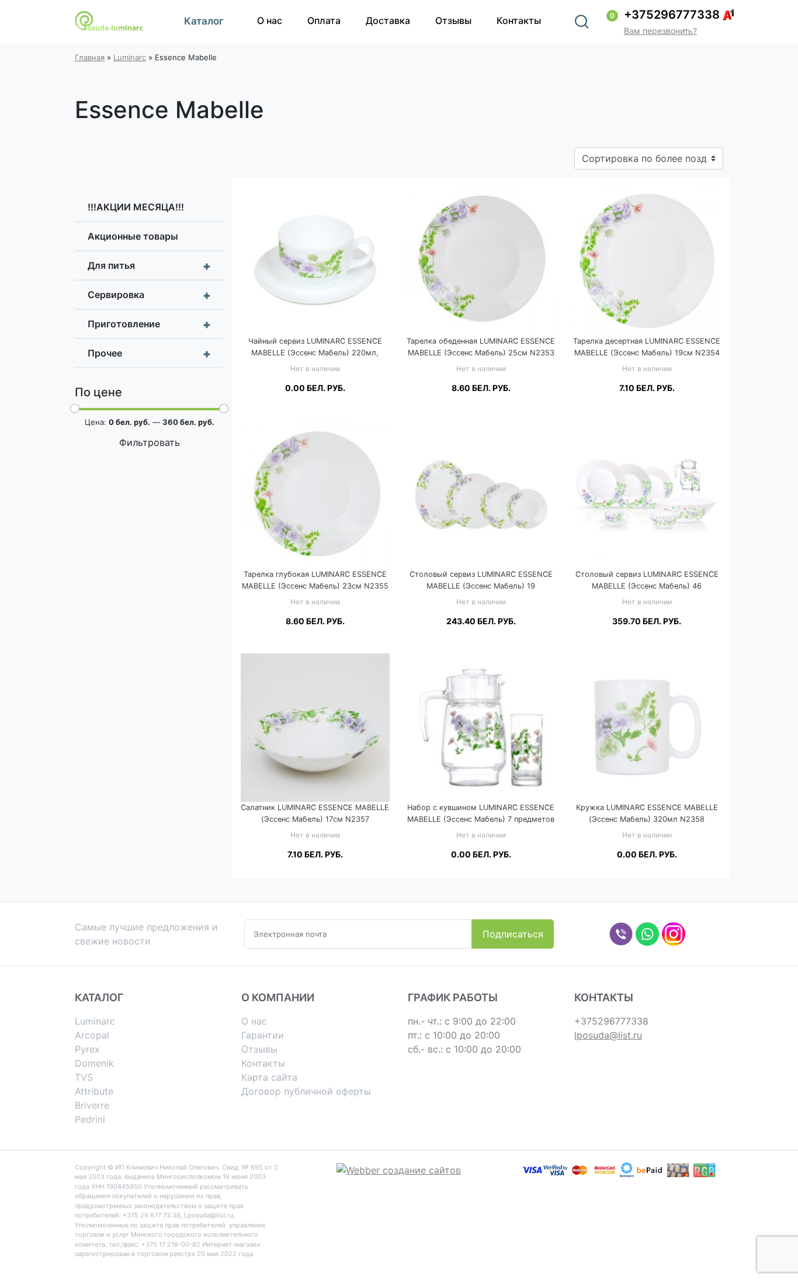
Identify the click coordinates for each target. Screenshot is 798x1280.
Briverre (92, 1105)
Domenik (94, 1063)
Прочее (149, 354)
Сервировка (149, 295)
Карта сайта (269, 1077)
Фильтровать (149, 442)
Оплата (324, 20)
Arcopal (92, 1035)
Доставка (388, 20)
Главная (90, 57)
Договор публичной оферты (306, 1091)
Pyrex (87, 1049)
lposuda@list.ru (608, 1035)
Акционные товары (133, 236)
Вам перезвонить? (660, 31)
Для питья (149, 266)
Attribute (94, 1091)
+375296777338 (672, 15)
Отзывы (453, 20)
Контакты (519, 20)
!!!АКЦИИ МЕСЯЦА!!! (136, 207)
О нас (269, 20)
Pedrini (90, 1119)
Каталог (204, 21)
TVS (84, 1077)
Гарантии (262, 1035)
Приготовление (149, 324)
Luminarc (129, 57)
